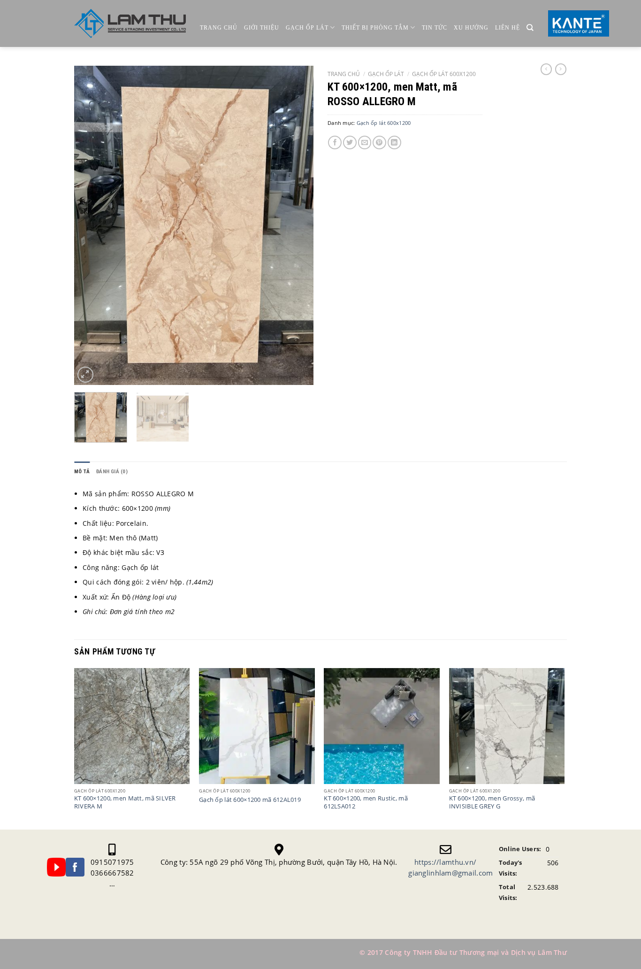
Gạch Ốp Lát (386, 73)
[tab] (82, 471)
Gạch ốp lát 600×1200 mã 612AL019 (250, 800)
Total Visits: (508, 892)
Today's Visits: (510, 868)
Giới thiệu (261, 27)
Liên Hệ (507, 27)
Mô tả (82, 472)
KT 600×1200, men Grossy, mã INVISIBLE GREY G (492, 802)
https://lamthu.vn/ (445, 862)
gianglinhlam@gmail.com (450, 872)
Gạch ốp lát (307, 27)
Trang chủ (218, 27)
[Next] (297, 225)
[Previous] (90, 225)
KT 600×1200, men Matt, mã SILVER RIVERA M (125, 802)
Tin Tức (434, 27)
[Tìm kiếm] (530, 28)
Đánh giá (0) (112, 472)
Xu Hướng (471, 27)
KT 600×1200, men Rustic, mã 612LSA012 (366, 802)
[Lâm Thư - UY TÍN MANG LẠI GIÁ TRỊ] (130, 23)
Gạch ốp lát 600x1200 (444, 73)
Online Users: (520, 849)
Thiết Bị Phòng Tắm (375, 27)
